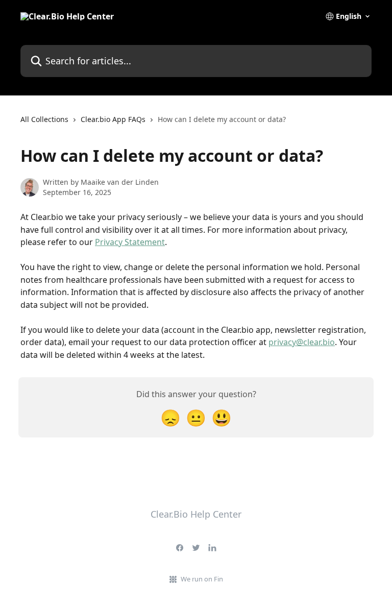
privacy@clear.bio (301, 342)
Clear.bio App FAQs (113, 119)
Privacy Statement (130, 242)
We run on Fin (202, 578)
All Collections (44, 119)
